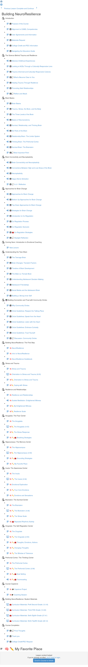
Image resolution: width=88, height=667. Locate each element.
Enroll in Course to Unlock (44, 660)
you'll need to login (53, 657)
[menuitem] (1, 5)
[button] (1, 2)
